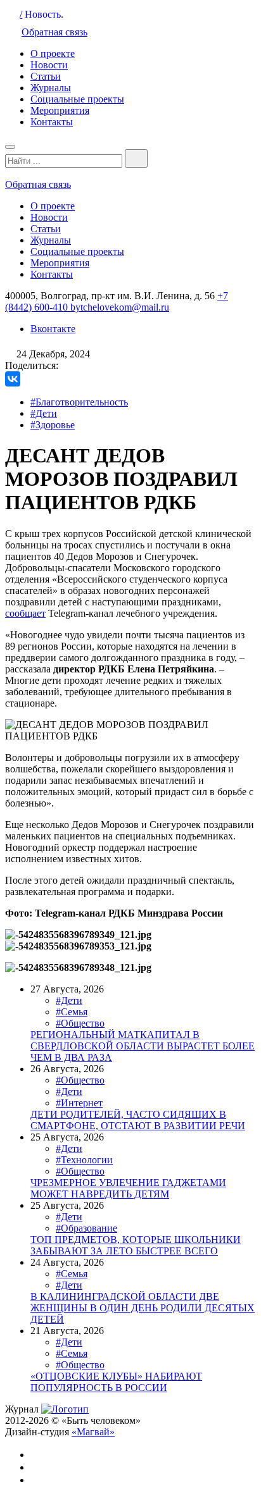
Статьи (45, 76)
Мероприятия (59, 110)
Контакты (51, 121)
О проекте (52, 53)
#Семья (71, 1011)
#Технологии (84, 1159)
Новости (49, 64)
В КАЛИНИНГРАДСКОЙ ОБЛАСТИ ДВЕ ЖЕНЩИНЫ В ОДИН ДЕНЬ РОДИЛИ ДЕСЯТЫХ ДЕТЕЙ (142, 1308)
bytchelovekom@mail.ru (119, 307)
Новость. (44, 14)
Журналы (50, 87)
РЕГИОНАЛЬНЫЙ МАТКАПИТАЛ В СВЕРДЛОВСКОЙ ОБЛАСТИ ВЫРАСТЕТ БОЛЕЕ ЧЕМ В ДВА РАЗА (142, 1046)
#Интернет (79, 1102)
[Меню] (10, 147)
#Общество (80, 1023)
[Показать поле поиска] (136, 158)
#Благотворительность (79, 402)
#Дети (43, 413)
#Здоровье (52, 424)
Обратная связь (54, 32)
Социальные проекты (77, 99)
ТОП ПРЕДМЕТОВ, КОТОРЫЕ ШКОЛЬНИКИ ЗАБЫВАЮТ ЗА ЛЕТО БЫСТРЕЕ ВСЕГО (135, 1245)
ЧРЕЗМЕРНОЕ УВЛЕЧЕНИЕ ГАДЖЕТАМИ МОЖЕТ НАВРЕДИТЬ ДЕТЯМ (128, 1188)
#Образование (86, 1228)
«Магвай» (93, 1431)
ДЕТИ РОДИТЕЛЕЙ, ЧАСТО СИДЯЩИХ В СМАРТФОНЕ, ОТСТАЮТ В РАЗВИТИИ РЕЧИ (137, 1120)
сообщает (25, 613)
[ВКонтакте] (12, 378)
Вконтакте (52, 328)
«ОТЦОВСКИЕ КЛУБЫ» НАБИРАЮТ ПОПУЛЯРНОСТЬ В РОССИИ (116, 1382)
